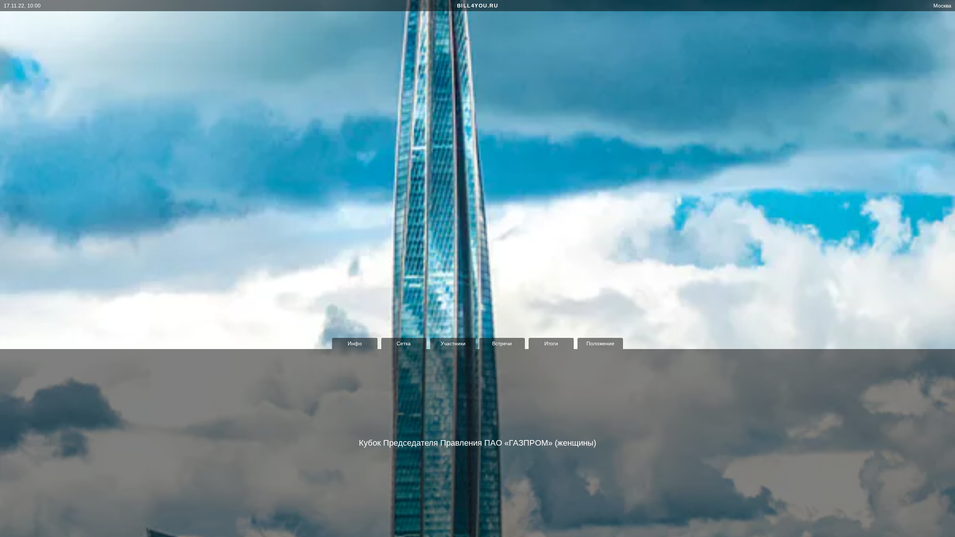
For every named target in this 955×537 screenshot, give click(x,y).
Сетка (404, 343)
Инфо (355, 343)
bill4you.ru (477, 6)
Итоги (551, 343)
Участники (453, 343)
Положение (600, 343)
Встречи (502, 343)
